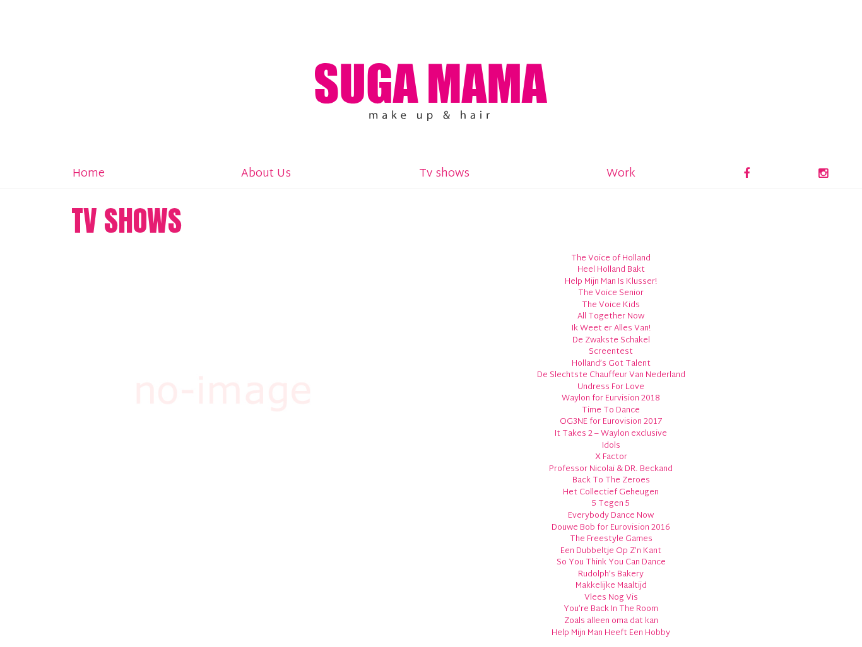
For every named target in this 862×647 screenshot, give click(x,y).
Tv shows (444, 173)
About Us (266, 173)
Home (89, 173)
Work (620, 173)
